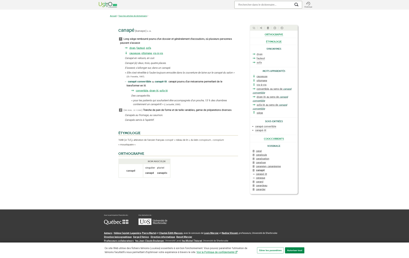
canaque (260, 177)
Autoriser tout (294, 250)
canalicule (261, 154)
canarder (261, 189)
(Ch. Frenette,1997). (136, 76)
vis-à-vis (158, 53)
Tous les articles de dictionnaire (132, 16)
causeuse (134, 53)
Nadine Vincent (230, 233)
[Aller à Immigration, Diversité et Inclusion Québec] (116, 224)
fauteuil (140, 48)
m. (150, 31)
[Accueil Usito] (104, 5)
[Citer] (254, 28)
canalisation (262, 158)
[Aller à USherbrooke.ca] (153, 224)
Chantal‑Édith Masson (171, 233)
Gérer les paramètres (270, 250)
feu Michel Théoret (192, 240)
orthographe (274, 34)
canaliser (261, 162)
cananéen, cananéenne (268, 166)
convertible (142, 90)
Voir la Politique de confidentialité (215, 252)
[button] (308, 5)
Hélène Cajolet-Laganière (127, 233)
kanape (140, 30)
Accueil (113, 16)
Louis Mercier (211, 233)
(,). (172, 104)
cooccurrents (274, 138)
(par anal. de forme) (133, 110)
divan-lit (153, 90)
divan (132, 48)
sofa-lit (163, 90)
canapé (260, 170)
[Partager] (261, 28)
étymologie (274, 41)
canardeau (261, 185)
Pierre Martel (149, 233)
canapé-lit (261, 174)
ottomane (146, 53)
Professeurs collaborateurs (119, 240)
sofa (148, 48)
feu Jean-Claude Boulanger (149, 240)
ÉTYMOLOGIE (129, 133)
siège (260, 112)
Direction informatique (163, 237)
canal (259, 151)
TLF (128, 140)
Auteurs (108, 233)
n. (148, 31)
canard (259, 181)
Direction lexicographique (118, 237)
